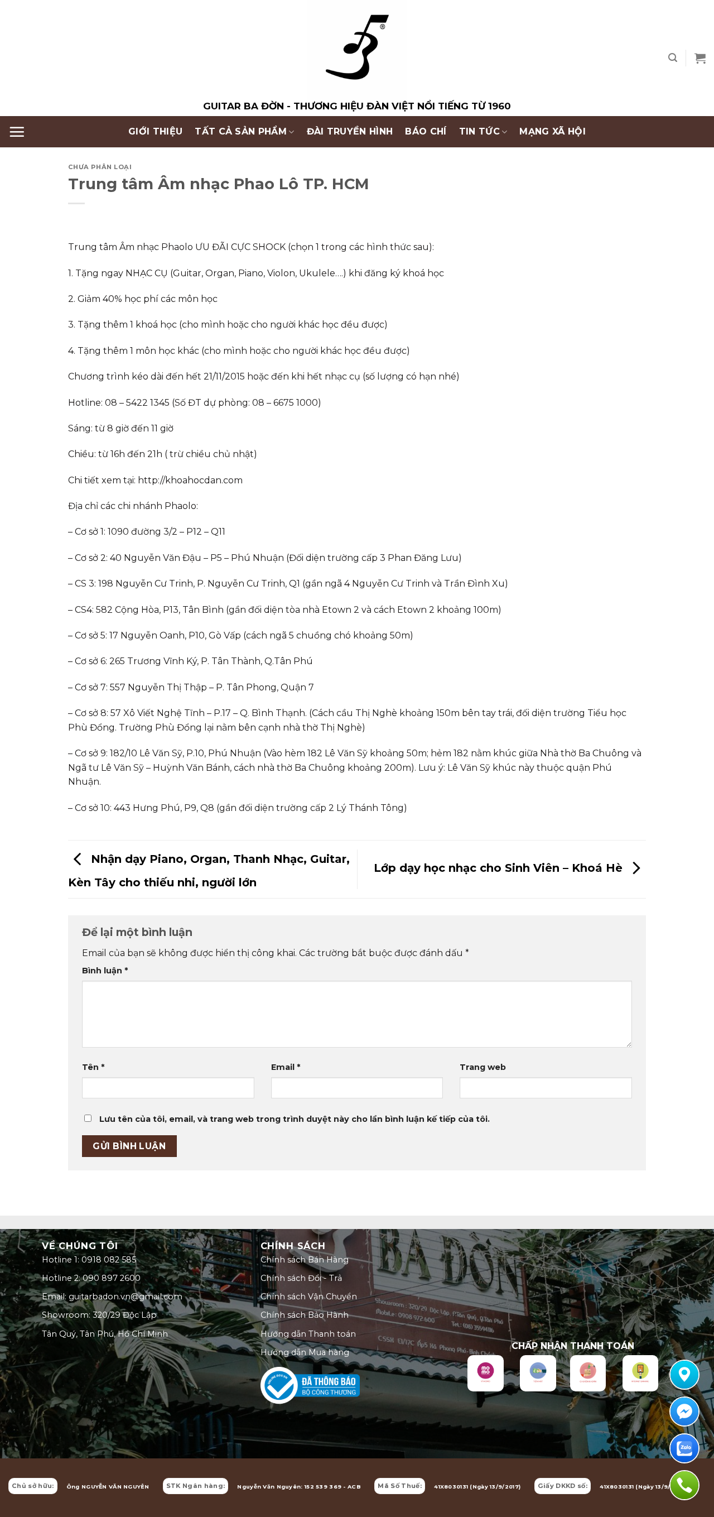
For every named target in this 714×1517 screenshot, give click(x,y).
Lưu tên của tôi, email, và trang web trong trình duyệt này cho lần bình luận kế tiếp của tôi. (294, 1119)
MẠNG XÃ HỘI (552, 131)
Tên (93, 1067)
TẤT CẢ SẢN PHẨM (241, 131)
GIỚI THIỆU (155, 131)
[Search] (672, 58)
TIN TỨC (479, 131)
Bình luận (105, 971)
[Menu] (16, 131)
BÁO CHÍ (425, 131)
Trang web (483, 1067)
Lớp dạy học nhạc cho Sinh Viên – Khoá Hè (500, 868)
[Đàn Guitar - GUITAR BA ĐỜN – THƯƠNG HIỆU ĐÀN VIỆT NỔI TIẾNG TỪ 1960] (357, 58)
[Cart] (700, 58)
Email (285, 1067)
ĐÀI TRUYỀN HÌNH (350, 131)
